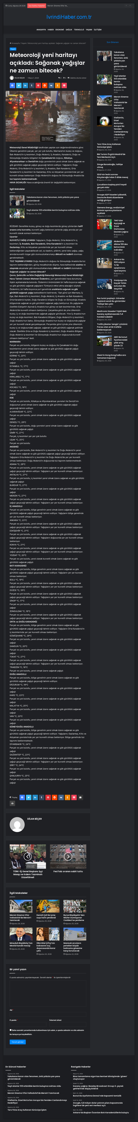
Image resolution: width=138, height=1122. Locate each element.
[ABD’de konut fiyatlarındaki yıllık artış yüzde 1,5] (104, 341)
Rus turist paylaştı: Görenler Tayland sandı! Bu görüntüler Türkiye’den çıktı (111, 301)
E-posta (14, 1020)
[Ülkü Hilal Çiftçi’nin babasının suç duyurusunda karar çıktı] (48, 934)
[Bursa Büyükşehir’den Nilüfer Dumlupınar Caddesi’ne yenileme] (74, 906)
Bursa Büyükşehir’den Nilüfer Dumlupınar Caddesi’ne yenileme (73, 918)
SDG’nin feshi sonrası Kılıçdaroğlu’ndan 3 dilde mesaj (112, 176)
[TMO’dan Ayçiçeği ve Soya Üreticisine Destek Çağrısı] (104, 224)
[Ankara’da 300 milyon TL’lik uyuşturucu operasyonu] (104, 263)
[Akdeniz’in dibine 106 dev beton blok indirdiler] (104, 245)
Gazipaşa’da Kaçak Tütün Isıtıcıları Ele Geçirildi (120, 284)
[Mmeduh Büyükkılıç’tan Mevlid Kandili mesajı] (21, 934)
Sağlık (69, 30)
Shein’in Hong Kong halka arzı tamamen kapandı (111, 356)
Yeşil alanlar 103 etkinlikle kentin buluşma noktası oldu (53, 210)
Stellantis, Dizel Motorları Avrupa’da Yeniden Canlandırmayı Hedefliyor (121, 126)
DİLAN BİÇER (20, 78)
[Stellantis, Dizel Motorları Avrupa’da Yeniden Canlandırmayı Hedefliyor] (104, 121)
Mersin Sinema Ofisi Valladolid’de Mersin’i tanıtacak (68, 6)
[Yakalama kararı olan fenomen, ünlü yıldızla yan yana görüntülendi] (17, 200)
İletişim (97, 30)
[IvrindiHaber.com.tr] (69, 17)
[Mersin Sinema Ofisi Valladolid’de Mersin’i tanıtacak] (21, 906)
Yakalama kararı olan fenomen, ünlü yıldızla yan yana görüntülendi (121, 59)
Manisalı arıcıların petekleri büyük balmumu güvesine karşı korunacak (72, 947)
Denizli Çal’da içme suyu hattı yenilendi (46, 916)
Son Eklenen (113, 42)
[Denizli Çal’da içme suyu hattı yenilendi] (48, 906)
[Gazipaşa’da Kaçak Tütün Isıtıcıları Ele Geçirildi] (104, 284)
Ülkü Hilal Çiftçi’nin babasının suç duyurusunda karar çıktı (46, 947)
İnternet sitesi (55, 1020)
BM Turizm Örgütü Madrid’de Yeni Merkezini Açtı (111, 155)
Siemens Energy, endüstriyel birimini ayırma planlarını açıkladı (111, 210)
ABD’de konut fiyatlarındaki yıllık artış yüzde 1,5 (120, 341)
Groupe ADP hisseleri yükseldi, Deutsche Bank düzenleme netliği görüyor (112, 197)
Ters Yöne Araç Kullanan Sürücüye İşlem (109, 145)
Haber (51, 30)
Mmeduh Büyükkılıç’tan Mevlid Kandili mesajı (21, 944)
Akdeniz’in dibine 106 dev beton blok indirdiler (121, 245)
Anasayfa (41, 30)
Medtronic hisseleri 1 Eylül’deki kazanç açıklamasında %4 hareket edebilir (112, 314)
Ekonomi (60, 30)
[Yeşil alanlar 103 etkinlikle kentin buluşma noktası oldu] (17, 213)
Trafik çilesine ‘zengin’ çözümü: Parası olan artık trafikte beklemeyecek (112, 327)
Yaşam (89, 30)
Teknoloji (79, 30)
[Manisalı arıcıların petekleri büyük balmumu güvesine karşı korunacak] (74, 934)
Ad (11, 1010)
